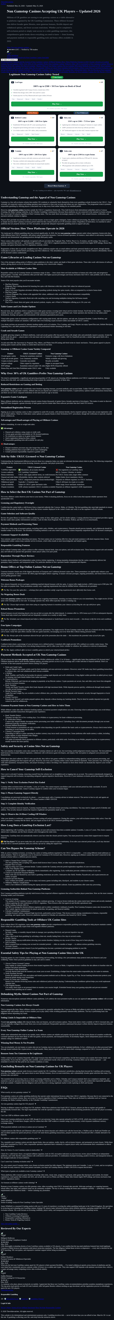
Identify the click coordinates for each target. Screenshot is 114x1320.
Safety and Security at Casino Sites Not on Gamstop (25, 68)
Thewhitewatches (7, 2)
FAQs (108, 72)
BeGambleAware (11, 1299)
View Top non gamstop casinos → (19, 47)
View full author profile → (10, 1224)
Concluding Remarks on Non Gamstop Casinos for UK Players (81, 72)
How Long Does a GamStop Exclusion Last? (96, 68)
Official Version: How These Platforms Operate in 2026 (69, 62)
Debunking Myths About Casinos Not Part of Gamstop (37, 72)
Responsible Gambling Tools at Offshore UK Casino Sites (52, 70)
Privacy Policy (6, 1308)
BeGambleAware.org (75, 190)
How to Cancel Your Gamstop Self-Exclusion (62, 68)
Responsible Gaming (53, 1308)
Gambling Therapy (36, 1299)
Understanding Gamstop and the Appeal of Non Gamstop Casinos (24, 62)
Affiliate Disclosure (28, 1308)
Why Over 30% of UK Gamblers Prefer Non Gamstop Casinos (41, 64)
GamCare (23, 1299)
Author (3, 4)
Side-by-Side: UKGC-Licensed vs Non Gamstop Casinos (85, 64)
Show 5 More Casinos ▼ (57, 186)
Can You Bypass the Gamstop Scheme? (16, 70)
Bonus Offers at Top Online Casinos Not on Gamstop (55, 66)
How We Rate (41, 1308)
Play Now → (57, 104)
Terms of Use (16, 1308)
